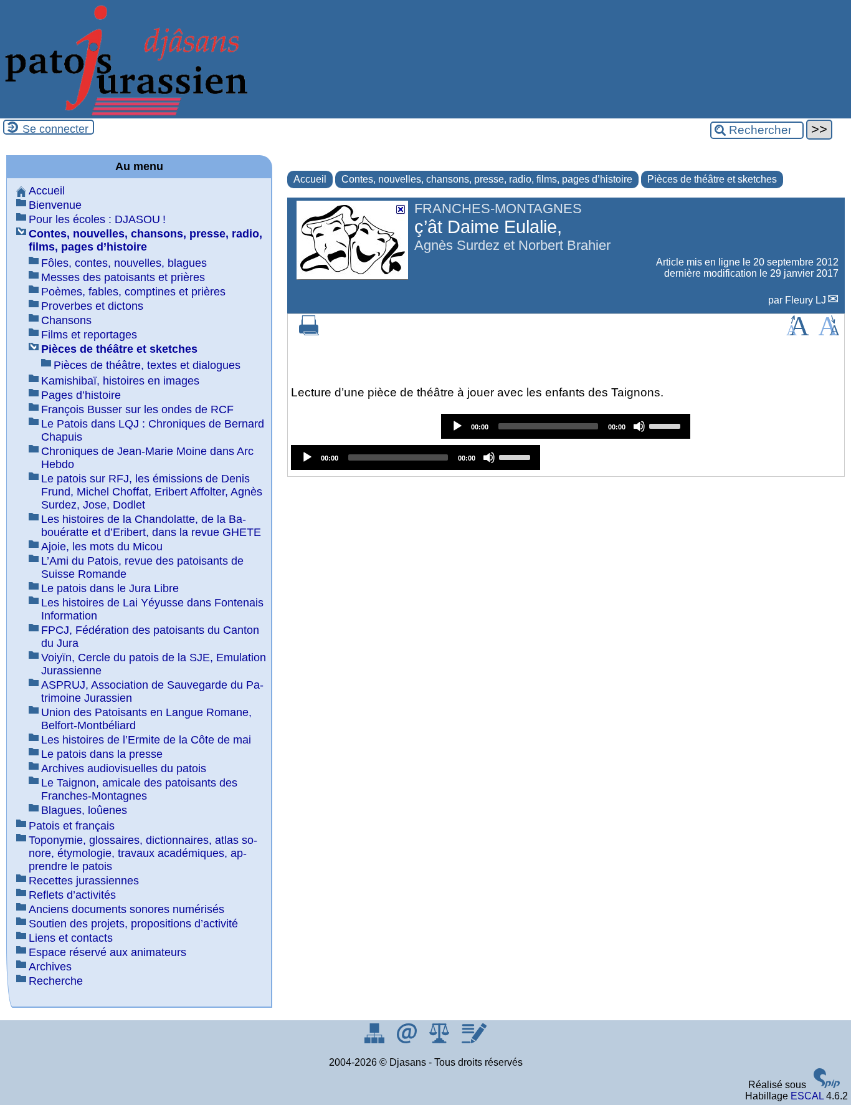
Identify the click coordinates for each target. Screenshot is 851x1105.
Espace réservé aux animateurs (107, 952)
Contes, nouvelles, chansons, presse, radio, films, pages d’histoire (486, 179)
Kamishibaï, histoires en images (120, 381)
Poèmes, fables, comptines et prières (133, 291)
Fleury (805, 300)
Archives (50, 966)
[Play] (457, 426)
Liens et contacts (71, 938)
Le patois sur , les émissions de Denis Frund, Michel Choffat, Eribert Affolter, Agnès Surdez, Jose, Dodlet (151, 491)
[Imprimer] (309, 332)
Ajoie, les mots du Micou (102, 546)
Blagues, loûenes (84, 810)
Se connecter (55, 129)
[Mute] (639, 426)
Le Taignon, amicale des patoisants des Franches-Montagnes (139, 789)
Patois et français (72, 826)
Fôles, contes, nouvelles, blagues (124, 263)
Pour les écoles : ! (97, 219)
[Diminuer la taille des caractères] (829, 332)
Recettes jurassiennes (84, 880)
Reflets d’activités (72, 895)
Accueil (309, 179)
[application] (565, 426)
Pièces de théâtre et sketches (712, 179)
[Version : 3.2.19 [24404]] (827, 1084)
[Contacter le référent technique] (408, 1040)
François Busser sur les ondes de (137, 409)
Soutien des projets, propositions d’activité (133, 923)
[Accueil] (124, 112)
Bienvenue (55, 205)
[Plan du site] (375, 1040)
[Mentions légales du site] (440, 1040)
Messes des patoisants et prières (123, 277)
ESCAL (807, 1096)
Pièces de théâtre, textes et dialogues (147, 365)
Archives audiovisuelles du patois (123, 768)
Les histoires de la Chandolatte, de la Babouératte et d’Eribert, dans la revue (151, 525)
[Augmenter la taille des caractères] (797, 332)
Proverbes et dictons (92, 306)
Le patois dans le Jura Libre (110, 588)
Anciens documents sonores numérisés (126, 909)
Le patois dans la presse (102, 754)
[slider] (666, 425)
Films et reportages (89, 334)
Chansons (66, 320)
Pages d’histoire (81, 395)
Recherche (56, 981)
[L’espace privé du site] (474, 1040)
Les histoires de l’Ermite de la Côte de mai (146, 740)
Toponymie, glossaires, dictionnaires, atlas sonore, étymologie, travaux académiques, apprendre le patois (143, 853)
